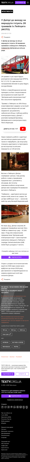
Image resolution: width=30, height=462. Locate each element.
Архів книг (4, 450)
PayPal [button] (16, 347)
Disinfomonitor (5, 435)
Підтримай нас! (5, 441)
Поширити (7, 37)
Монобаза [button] (6, 347)
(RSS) (6, 415)
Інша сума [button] (6, 334)
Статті (3, 415)
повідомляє (5, 48)
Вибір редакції (5, 421)
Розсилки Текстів (6, 419)
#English (3, 423)
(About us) (9, 413)
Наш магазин (5, 443)
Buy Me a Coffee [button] (17, 342)
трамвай (19, 357)
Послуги (3, 429)
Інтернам (3, 437)
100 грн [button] (5, 330)
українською (14, 456)
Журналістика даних (7, 427)
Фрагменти (4, 417)
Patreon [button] (5, 342)
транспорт (5, 357)
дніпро (12, 357)
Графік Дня (4, 445)
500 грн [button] (13, 330)
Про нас (3, 413)
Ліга (9, 226)
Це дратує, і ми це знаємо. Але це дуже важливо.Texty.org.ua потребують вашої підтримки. (14, 289)
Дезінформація (5, 433)
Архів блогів (5, 447)
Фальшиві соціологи (7, 431)
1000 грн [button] (22, 330)
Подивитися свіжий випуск (15, 400)
